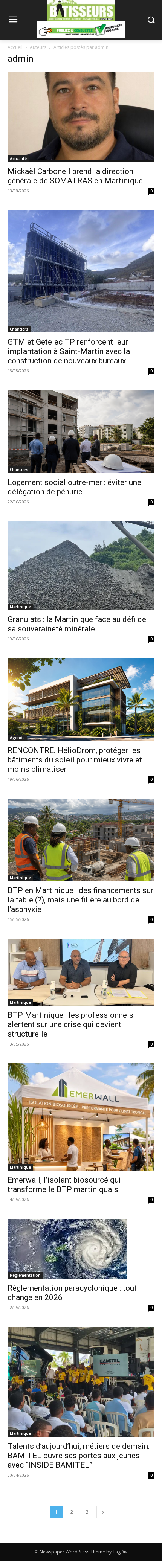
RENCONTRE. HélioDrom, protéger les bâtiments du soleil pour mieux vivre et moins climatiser (75, 760)
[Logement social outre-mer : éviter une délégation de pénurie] (81, 431)
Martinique (20, 606)
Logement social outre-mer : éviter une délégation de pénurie (74, 487)
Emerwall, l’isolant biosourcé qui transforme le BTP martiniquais (64, 1184)
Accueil (15, 47)
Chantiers (19, 329)
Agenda (17, 737)
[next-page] (102, 1512)
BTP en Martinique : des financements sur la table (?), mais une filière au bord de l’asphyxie (80, 900)
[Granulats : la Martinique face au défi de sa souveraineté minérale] (81, 565)
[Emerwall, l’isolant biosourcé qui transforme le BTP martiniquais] (81, 1117)
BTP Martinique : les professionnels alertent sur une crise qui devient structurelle (70, 1024)
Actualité (18, 158)
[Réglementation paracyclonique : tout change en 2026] (81, 1249)
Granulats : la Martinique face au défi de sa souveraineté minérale (77, 624)
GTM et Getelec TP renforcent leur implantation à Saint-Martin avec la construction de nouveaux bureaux (69, 351)
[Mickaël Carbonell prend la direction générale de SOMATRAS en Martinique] (81, 117)
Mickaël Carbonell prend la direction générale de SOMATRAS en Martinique (75, 176)
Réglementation (25, 1275)
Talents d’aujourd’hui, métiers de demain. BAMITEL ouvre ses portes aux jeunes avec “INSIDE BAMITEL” (79, 1456)
